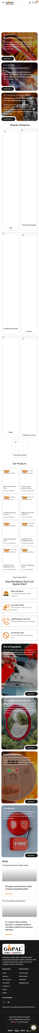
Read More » (9, 894)
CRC (10, 228)
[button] (19, 577)
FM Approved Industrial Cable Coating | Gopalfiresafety (18, 887)
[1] (36, 2)
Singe (11, 432)
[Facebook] (8, 1002)
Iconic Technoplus (22, 1022)
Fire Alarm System (20, 455)
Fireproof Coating (29, 435)
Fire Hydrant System (29, 225)
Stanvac (29, 331)
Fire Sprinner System (11, 329)
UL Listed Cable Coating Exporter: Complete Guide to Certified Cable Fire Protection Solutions (19, 926)
